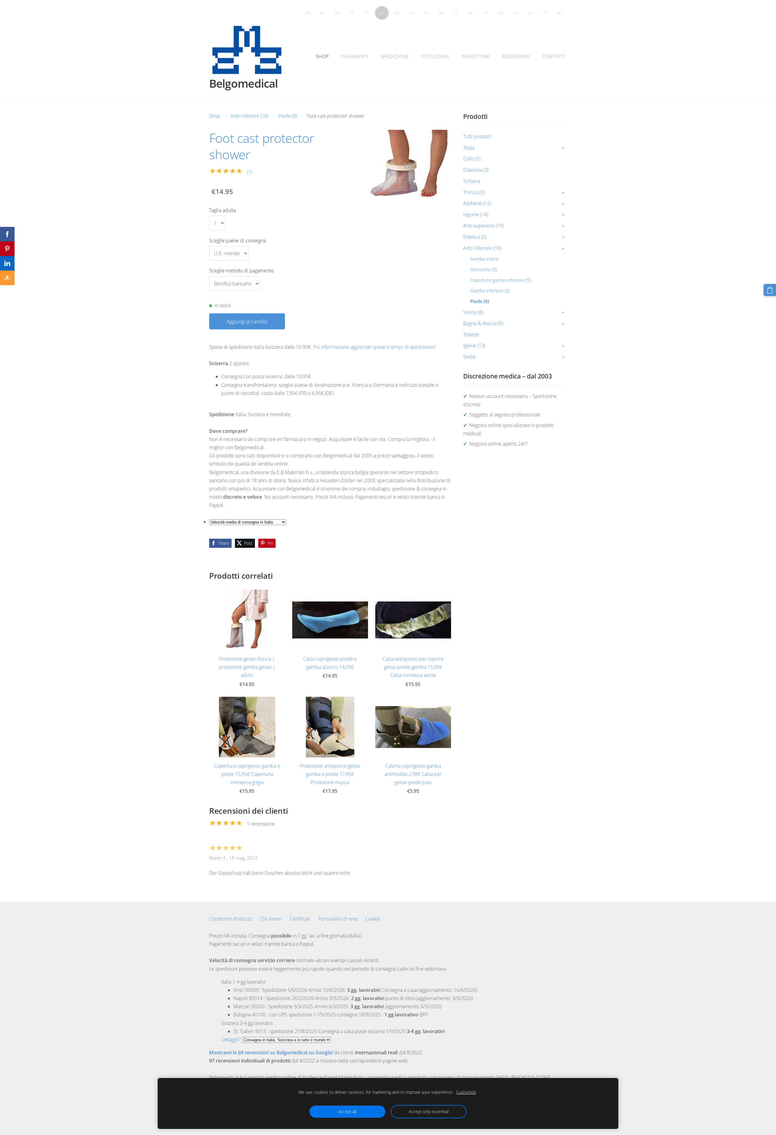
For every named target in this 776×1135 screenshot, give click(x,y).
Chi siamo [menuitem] (270, 918)
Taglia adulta (222, 210)
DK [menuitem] (396, 13)
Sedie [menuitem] (469, 356)
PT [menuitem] (485, 13)
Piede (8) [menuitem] (479, 301)
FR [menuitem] (352, 13)
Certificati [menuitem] (300, 918)
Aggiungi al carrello (247, 321)
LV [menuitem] (530, 13)
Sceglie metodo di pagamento (241, 270)
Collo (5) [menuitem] (471, 158)
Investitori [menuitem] (475, 56)
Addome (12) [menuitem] (477, 203)
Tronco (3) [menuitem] (473, 192)
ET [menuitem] (545, 13)
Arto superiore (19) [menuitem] (483, 225)
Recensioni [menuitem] (516, 56)
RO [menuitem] (500, 13)
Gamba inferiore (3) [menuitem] (490, 291)
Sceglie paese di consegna (237, 240)
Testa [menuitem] (468, 147)
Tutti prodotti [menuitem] (477, 136)
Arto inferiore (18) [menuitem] (482, 248)
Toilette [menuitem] (471, 334)
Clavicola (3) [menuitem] (475, 170)
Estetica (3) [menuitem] (474, 237)
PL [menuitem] (426, 13)
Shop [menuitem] (322, 56)
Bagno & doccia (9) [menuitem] (483, 323)
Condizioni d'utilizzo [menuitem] (230, 918)
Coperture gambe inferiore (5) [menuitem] (500, 280)
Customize (466, 1092)
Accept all (347, 1111)
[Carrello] (770, 290)
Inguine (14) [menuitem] (475, 214)
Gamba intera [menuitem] (484, 259)
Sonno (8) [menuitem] (473, 312)
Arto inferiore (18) (249, 116)
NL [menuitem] (322, 13)
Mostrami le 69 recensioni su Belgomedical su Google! (271, 1052)
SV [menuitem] (411, 13)
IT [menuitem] (381, 13)
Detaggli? (231, 1039)
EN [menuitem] (307, 13)
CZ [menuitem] (456, 13)
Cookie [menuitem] (372, 918)
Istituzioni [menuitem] (435, 56)
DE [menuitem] (337, 13)
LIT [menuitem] (515, 13)
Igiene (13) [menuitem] (474, 345)
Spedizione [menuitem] (395, 56)
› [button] (564, 148)
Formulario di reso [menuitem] (338, 918)
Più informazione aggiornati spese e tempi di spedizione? (374, 347)
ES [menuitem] (367, 13)
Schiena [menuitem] (471, 181)
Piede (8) (287, 116)
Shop (214, 116)
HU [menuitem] (441, 13)
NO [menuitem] (560, 13)
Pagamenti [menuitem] (355, 56)
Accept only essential (429, 1111)
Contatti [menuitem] (554, 56)
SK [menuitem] (471, 13)
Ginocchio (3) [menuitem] (483, 269)
